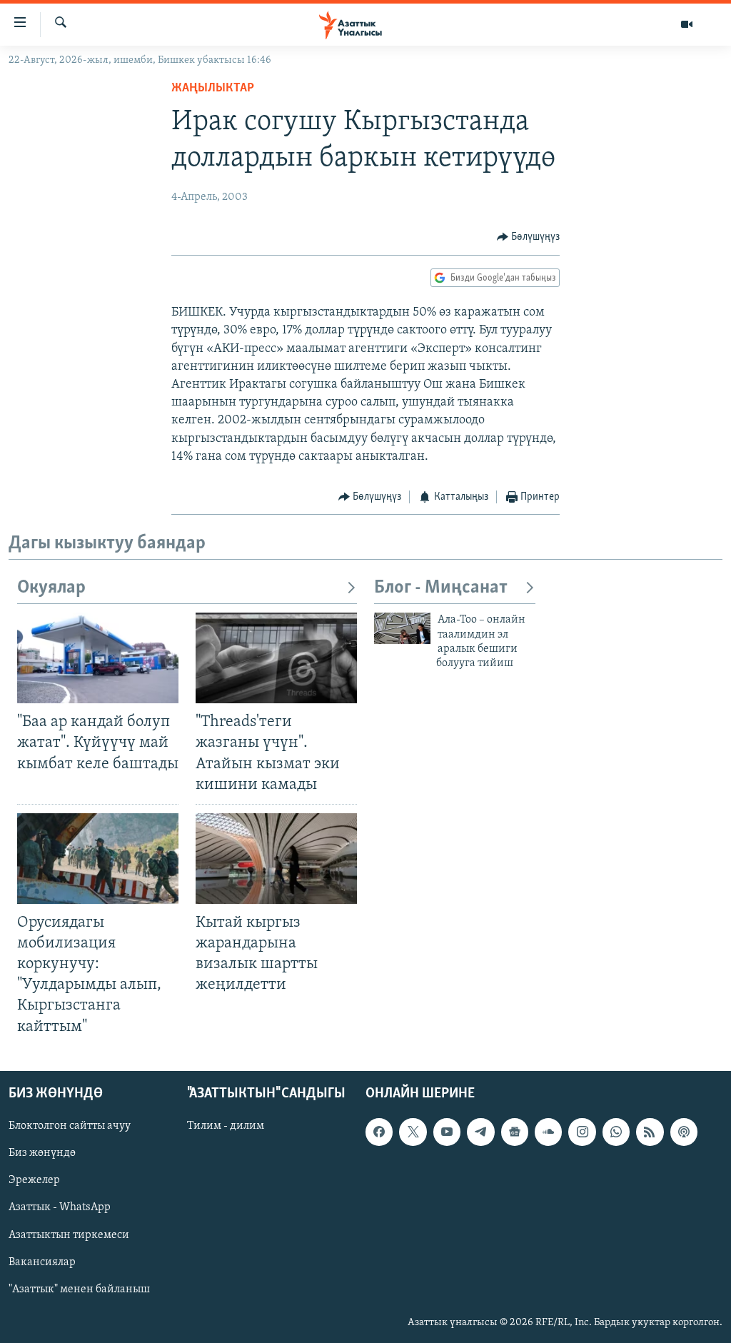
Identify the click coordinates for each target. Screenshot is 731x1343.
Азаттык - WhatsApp (60, 1207)
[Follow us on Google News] (514, 1131)
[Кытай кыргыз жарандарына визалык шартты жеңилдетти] (276, 858)
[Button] (528, 237)
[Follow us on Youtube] (446, 1131)
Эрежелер (34, 1180)
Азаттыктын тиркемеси (69, 1234)
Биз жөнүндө (42, 1153)
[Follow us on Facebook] (379, 1131)
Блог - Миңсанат (441, 588)
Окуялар (51, 588)
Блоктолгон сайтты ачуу (70, 1126)
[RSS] (649, 1131)
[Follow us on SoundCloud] (548, 1131)
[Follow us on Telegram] (480, 1131)
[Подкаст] (683, 1131)
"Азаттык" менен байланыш (79, 1288)
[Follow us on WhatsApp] (616, 1131)
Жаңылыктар (212, 88)
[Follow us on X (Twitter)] (412, 1131)
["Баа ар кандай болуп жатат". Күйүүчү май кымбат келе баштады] (97, 658)
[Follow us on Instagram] (581, 1131)
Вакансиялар (42, 1261)
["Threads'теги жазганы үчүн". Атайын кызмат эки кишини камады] (276, 658)
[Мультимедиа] (686, 24)
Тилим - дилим (225, 1126)
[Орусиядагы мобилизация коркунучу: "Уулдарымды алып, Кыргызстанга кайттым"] (97, 858)
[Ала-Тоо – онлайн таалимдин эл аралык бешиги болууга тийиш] (402, 628)
